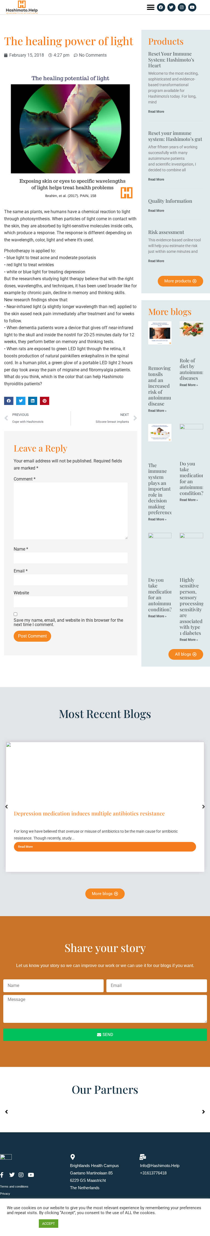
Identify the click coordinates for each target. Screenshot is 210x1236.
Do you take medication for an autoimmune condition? (194, 478)
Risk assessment (166, 232)
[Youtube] (192, 7)
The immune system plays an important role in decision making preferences (161, 489)
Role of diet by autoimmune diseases (194, 369)
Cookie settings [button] (21, 1223)
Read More (156, 112)
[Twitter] (171, 7)
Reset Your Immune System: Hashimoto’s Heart (171, 59)
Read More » (157, 411)
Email (21, 571)
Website (21, 593)
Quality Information (170, 201)
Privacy (5, 1193)
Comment (25, 479)
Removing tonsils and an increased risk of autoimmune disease (162, 386)
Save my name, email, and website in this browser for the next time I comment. (68, 622)
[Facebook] (161, 7)
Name (21, 549)
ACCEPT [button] (48, 1223)
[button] (150, 7)
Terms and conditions (14, 1186)
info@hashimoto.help (159, 1165)
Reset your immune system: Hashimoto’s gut (175, 136)
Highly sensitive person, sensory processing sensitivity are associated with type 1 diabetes (192, 606)
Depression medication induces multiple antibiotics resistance (89, 813)
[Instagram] (182, 7)
